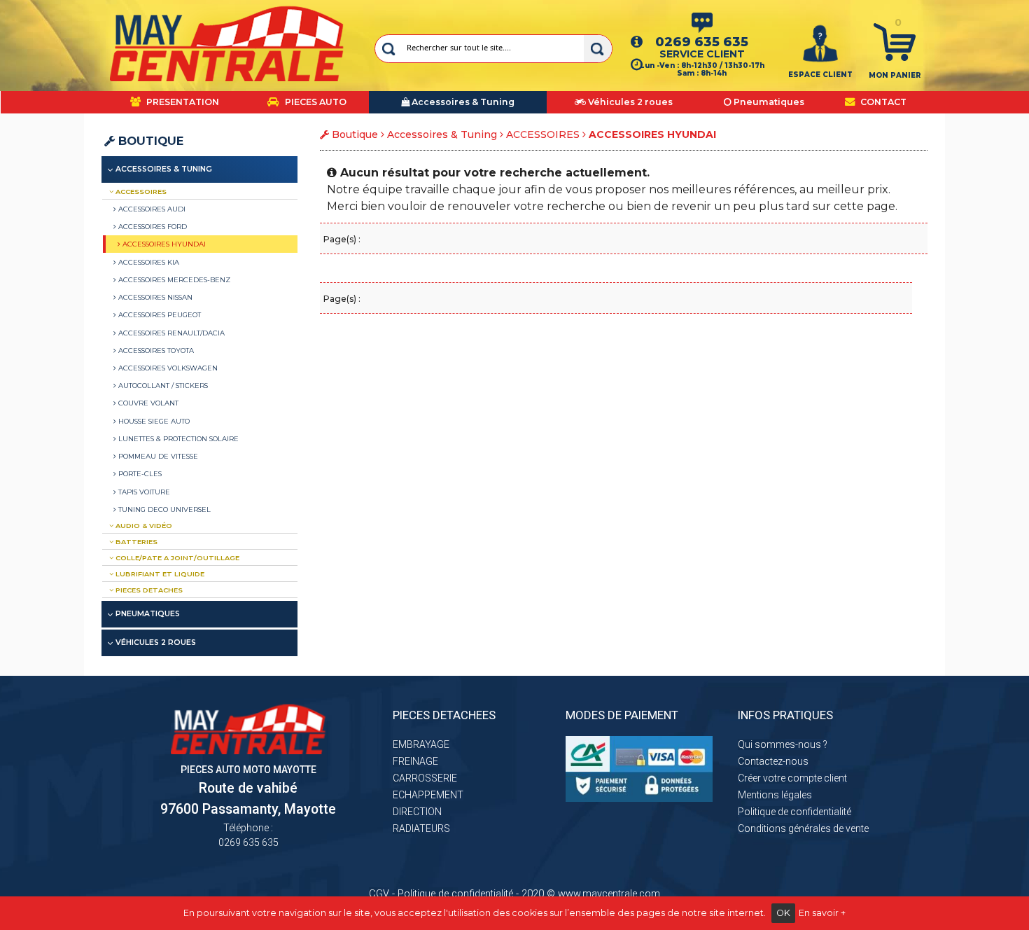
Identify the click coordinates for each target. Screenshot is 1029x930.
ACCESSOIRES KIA (147, 262)
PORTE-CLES (139, 473)
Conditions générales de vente (803, 828)
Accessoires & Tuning (442, 134)
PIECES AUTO (314, 102)
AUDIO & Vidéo (142, 525)
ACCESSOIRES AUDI (151, 208)
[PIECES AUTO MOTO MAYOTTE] (227, 43)
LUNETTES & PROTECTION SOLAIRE (177, 438)
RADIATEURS (421, 828)
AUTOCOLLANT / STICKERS (162, 385)
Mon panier (895, 75)
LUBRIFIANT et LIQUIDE (158, 574)
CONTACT (882, 102)
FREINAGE (415, 761)
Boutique (149, 141)
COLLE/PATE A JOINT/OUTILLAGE (176, 558)
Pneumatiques (147, 613)
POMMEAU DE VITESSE (157, 456)
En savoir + (822, 913)
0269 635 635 (701, 42)
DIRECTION (417, 811)
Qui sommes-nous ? (782, 744)
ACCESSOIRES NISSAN (154, 297)
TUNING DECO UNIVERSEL (163, 509)
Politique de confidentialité (794, 811)
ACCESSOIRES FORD (151, 226)
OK (783, 913)
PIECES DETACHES (148, 590)
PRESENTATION (181, 102)
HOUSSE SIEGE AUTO (153, 421)
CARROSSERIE (425, 778)
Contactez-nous (773, 761)
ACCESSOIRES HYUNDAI (163, 244)
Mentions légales (775, 794)
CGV (379, 893)
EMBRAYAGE (421, 744)
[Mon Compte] (820, 42)
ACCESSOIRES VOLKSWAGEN (167, 367)
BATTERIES (135, 542)
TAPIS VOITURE (143, 491)
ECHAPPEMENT (428, 794)
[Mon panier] (894, 41)
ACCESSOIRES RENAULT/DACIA (170, 332)
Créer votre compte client (792, 778)
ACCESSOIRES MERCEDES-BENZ (173, 279)
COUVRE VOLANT (147, 402)
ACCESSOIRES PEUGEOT (158, 314)
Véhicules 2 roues (155, 642)
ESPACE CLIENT (820, 74)
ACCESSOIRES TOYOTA (155, 350)
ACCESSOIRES (543, 134)
